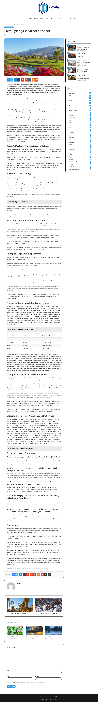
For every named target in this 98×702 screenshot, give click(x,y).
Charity (70, 154)
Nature (70, 152)
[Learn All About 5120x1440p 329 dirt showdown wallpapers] (72, 77)
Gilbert (8, 35)
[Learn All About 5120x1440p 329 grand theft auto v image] (72, 70)
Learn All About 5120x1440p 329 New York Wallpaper (84, 55)
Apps (70, 120)
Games (70, 107)
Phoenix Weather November (52, 637)
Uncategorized (72, 132)
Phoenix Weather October (32, 637)
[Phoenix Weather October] (34, 630)
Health (70, 122)
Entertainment (72, 117)
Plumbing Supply (73, 161)
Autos (70, 130)
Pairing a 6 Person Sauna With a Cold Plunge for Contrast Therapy (83, 47)
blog (70, 95)
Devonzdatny (72, 98)
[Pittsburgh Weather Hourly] (15, 630)
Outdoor (52, 18)
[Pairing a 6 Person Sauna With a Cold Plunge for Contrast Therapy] (72, 48)
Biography (71, 134)
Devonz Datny (59, 696)
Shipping (71, 156)
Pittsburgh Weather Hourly (14, 637)
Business (30, 18)
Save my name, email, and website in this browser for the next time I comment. (26, 682)
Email (8, 676)
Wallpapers (71, 93)
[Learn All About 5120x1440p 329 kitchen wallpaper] (72, 63)
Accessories (72, 149)
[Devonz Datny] (49, 8)
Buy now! (55, 699)
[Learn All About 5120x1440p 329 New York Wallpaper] (72, 55)
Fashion (71, 159)
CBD (70, 147)
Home (24, 18)
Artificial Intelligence (74, 169)
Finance (71, 100)
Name (8, 670)
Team (50, 699)
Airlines (71, 164)
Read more (55, 405)
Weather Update (13, 24)
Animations (71, 142)
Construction (72, 166)
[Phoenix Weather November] (53, 630)
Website (37, 676)
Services (71, 112)
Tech (65, 18)
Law (47, 18)
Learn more (45, 283)
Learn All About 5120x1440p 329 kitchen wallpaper (83, 62)
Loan (70, 125)
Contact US (72, 18)
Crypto (70, 144)
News (70, 103)
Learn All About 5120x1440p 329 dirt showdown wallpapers (83, 77)
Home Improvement (39, 18)
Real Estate (59, 18)
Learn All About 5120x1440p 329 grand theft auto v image (83, 69)
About (46, 699)
